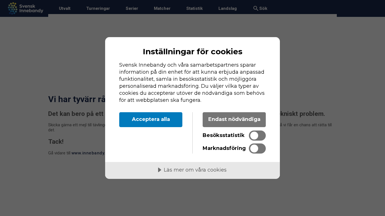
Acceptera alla (151, 119)
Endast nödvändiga (234, 119)
